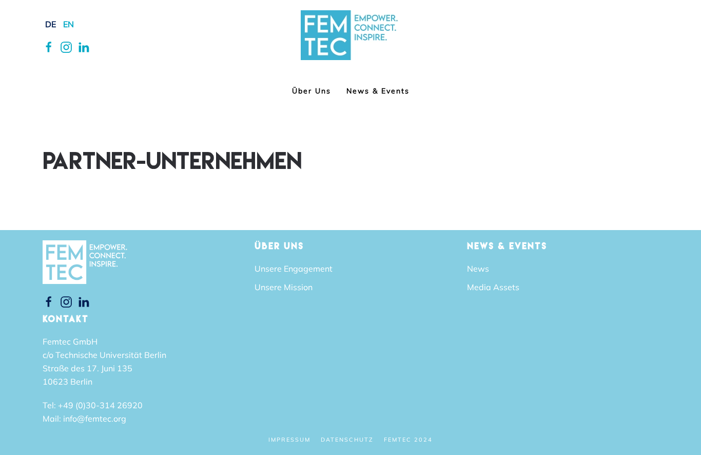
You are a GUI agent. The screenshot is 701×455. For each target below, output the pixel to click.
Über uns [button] (311, 91)
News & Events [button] (378, 91)
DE (50, 24)
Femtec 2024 (408, 439)
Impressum (289, 439)
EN (68, 24)
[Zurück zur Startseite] (351, 35)
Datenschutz (347, 439)
